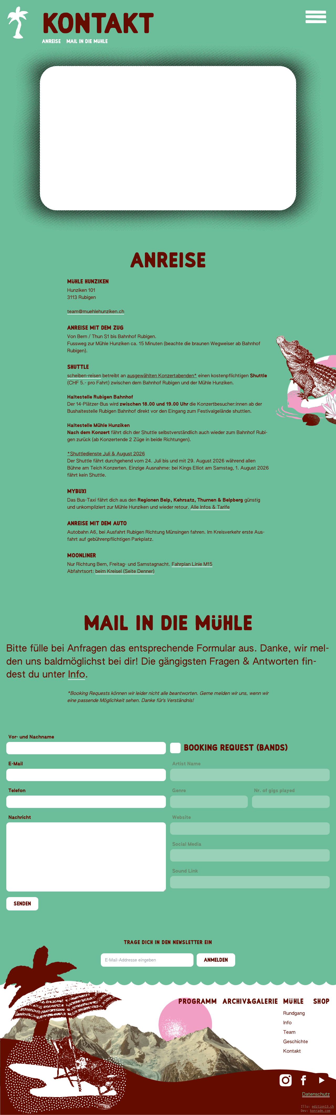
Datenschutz (316, 1094)
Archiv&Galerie (250, 1001)
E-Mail (15, 764)
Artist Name (186, 764)
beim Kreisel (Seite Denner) (124, 571)
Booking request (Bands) (236, 747)
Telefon (16, 790)
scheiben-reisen (84, 376)
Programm (197, 1001)
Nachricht (19, 817)
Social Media (186, 844)
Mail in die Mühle (87, 41)
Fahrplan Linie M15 (192, 564)
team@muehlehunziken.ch (95, 311)
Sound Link (185, 871)
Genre (179, 790)
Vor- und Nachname (31, 737)
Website (181, 817)
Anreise (51, 41)
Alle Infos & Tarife (210, 507)
